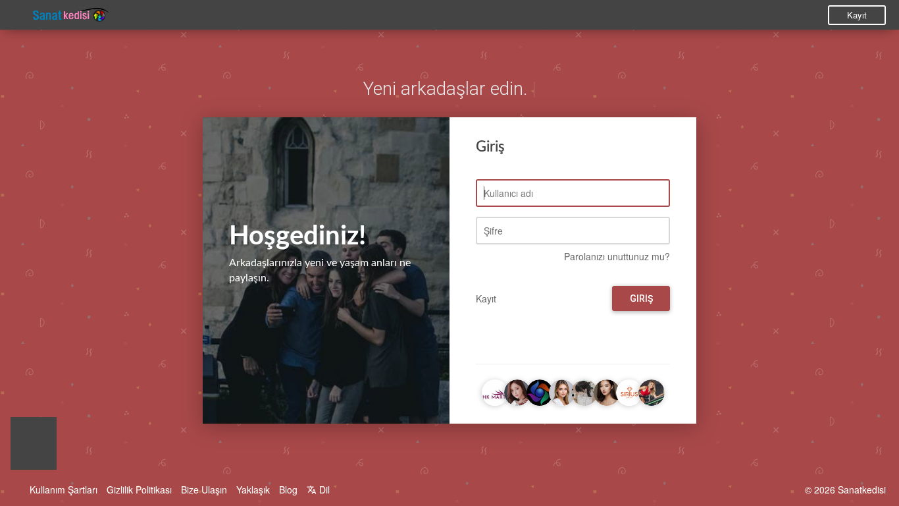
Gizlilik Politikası (139, 489)
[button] (34, 447)
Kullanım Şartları (63, 489)
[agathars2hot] (517, 390)
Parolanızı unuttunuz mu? (617, 256)
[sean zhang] (584, 390)
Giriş (641, 298)
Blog (288, 489)
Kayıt (857, 15)
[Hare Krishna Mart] (495, 390)
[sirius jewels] (629, 390)
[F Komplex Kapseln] (651, 390)
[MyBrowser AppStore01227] (540, 390)
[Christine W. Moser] (562, 390)
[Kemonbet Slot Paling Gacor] (607, 390)
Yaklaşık (253, 489)
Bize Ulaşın (204, 489)
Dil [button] (323, 489)
